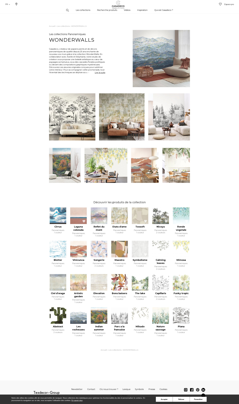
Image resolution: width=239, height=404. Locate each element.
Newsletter (77, 389)
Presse (152, 389)
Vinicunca (78, 260)
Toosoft (140, 226)
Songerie (99, 260)
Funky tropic (181, 293)
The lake (140, 293)
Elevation (99, 293)
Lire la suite (100, 72)
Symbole (139, 389)
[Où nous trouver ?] (16, 4)
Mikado (140, 326)
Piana (181, 326)
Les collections (63, 26)
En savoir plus (77, 400)
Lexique (126, 389)
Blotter (58, 260)
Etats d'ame (120, 226)
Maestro (119, 260)
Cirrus (57, 226)
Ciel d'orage (58, 293)
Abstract (58, 326)
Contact (91, 389)
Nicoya (161, 226)
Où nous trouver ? (109, 389)
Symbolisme (140, 260)
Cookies (163, 389)
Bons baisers (119, 293)
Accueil (52, 26)
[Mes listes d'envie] (220, 4)
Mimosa (181, 260)
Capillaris (160, 293)
